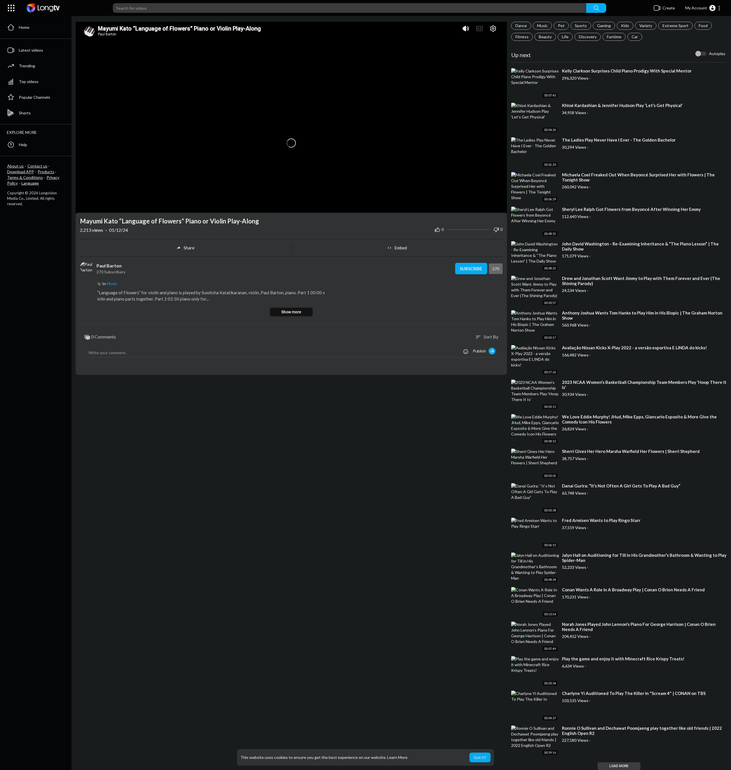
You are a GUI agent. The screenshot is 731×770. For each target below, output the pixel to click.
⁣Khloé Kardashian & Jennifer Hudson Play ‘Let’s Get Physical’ (622, 105)
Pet (561, 25)
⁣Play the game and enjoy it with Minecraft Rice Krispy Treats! (623, 658)
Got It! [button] (480, 757)
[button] (703, 8)
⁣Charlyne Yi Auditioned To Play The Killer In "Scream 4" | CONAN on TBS (634, 693)
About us (15, 166)
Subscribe (471, 268)
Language (30, 183)
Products (46, 171)
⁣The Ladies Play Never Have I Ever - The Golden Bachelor (619, 139)
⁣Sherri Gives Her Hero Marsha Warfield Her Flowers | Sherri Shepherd (631, 451)
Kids (625, 25)
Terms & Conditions (25, 177)
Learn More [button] (397, 757)
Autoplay (717, 53)
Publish (481, 350)
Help (23, 144)
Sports (581, 25)
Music (542, 25)
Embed (400, 247)
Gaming (604, 25)
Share (189, 247)
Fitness (522, 36)
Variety (645, 25)
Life (565, 36)
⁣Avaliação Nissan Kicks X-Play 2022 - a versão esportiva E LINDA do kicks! (634, 347)
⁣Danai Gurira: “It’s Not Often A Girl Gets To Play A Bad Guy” (621, 485)
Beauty (545, 36)
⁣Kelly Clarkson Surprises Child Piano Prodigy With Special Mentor (627, 70)
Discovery (588, 36)
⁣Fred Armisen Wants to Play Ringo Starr (601, 520)
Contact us (37, 166)
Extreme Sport (675, 25)
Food (703, 25)
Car (635, 36)
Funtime (614, 36)
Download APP (20, 171)
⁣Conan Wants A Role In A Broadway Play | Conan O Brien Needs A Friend (633, 589)
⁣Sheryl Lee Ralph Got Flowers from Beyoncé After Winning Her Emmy (631, 209)
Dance (521, 25)
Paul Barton (109, 265)
